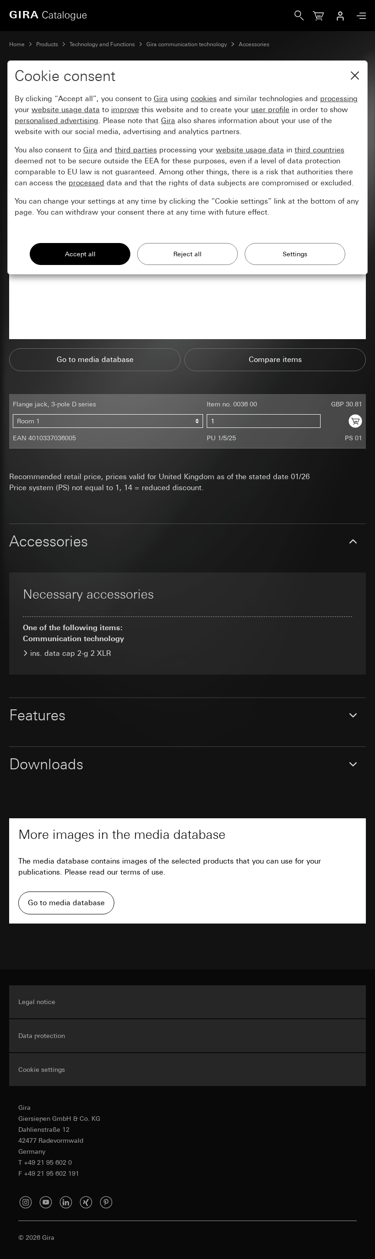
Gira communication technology (186, 44)
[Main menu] (359, 16)
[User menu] (340, 15)
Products (47, 44)
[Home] (152, 15)
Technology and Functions (102, 44)
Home (17, 44)
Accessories (254, 44)
